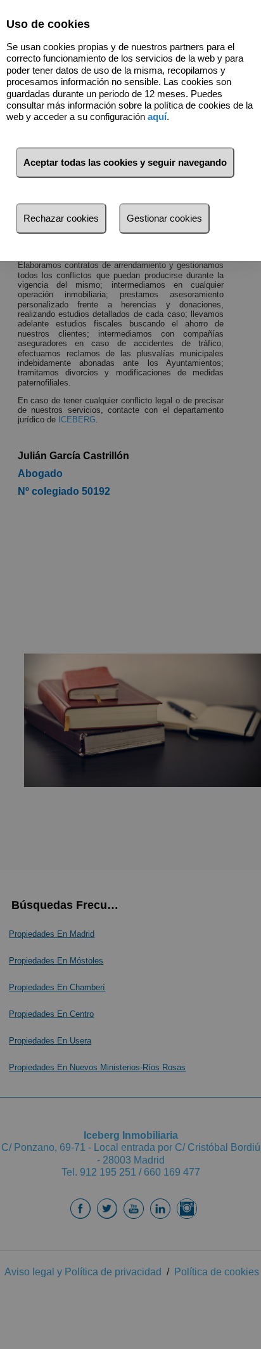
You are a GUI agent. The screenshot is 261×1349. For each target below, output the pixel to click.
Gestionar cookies (164, 218)
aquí (157, 116)
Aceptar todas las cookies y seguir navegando (125, 162)
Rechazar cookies (61, 218)
